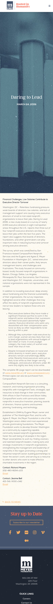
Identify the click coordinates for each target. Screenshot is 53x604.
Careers (26, 599)
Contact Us (26, 603)
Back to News (12, 502)
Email (5, 474)
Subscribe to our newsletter (26, 523)
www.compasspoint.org (38, 373)
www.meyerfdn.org (14, 373)
